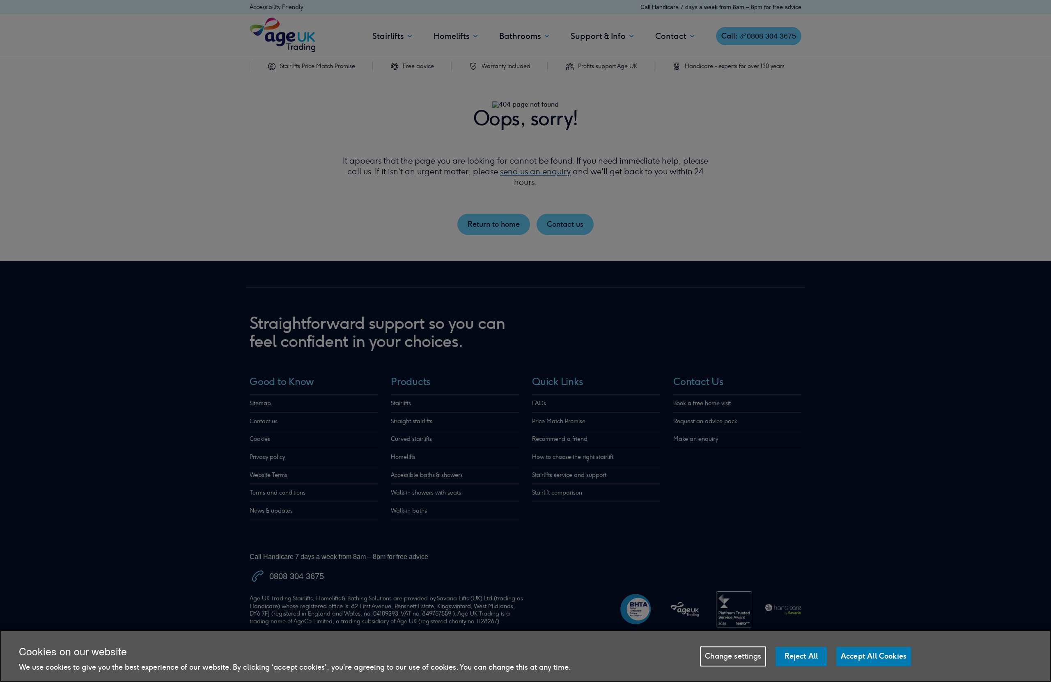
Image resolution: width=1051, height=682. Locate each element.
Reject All (801, 656)
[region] (525, 656)
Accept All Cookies (873, 656)
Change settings (733, 656)
